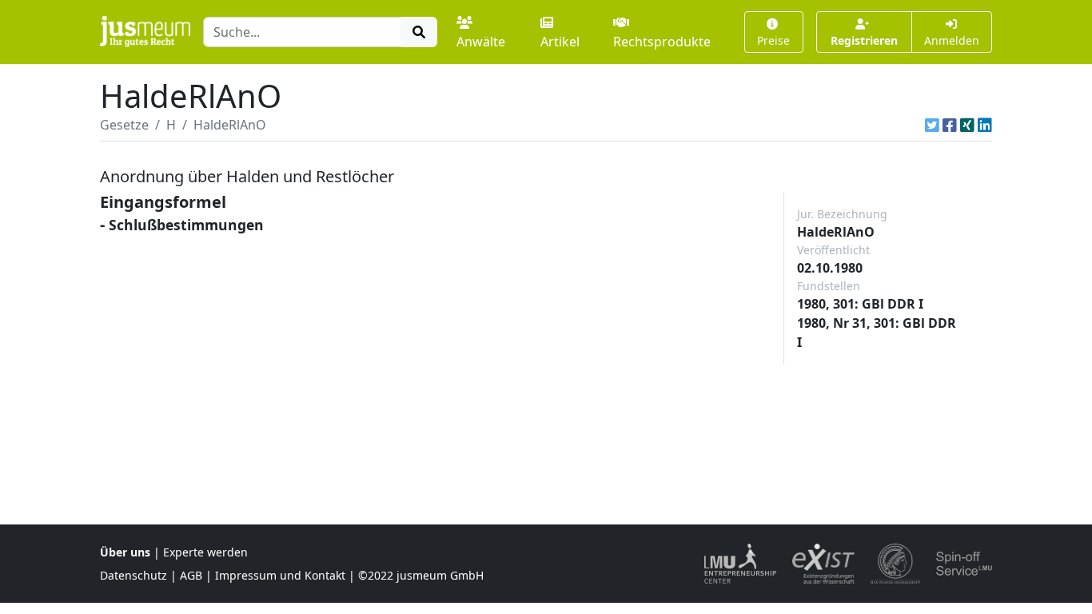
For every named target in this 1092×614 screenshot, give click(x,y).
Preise (773, 40)
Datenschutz (133, 575)
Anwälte (480, 41)
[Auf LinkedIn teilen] (985, 124)
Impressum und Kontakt (280, 575)
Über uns (125, 552)
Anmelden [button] (951, 40)
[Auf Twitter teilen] (932, 124)
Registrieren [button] (864, 40)
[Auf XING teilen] (967, 124)
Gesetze (124, 125)
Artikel (560, 41)
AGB (191, 575)
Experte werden (205, 552)
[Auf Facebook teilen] (950, 124)
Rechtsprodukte (662, 41)
